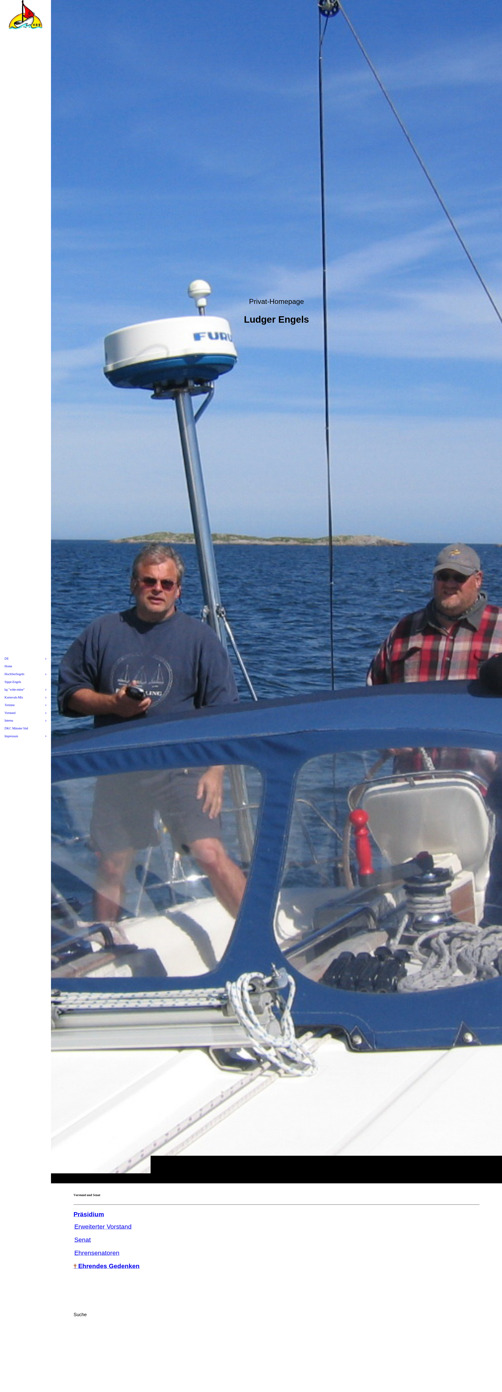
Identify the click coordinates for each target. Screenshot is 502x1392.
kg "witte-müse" (15, 689)
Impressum (11, 736)
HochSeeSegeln (14, 674)
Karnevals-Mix (14, 697)
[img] (276, 591)
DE (7, 658)
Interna (9, 720)
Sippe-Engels (13, 682)
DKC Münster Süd (16, 728)
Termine (10, 705)
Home (8, 666)
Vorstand (10, 713)
